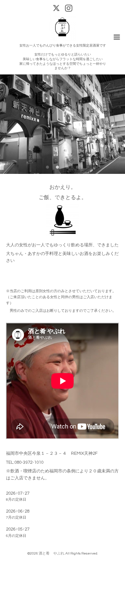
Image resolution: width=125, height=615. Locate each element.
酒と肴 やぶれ (51, 553)
